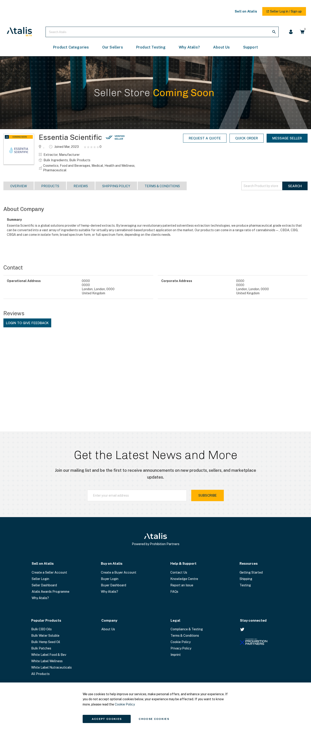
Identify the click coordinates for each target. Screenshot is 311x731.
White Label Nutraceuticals (51, 667)
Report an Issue (181, 585)
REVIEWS (81, 186)
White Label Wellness (47, 661)
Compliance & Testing (187, 629)
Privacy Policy (181, 648)
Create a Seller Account (49, 572)
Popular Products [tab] (46, 620)
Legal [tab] (175, 620)
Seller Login (40, 579)
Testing (245, 585)
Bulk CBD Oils (41, 629)
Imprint (176, 655)
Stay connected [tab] (253, 620)
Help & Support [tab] (183, 563)
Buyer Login (109, 579)
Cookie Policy (181, 642)
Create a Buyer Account (118, 572)
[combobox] (162, 32)
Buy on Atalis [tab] (111, 563)
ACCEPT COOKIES (107, 719)
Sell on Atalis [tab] (43, 563)
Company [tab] (109, 620)
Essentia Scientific (82, 137)
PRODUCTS (50, 186)
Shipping (246, 579)
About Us (108, 629)
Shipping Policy (116, 186)
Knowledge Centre (184, 579)
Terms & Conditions (162, 186)
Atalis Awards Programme (50, 591)
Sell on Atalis (246, 11)
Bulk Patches (41, 648)
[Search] (274, 32)
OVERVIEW (18, 186)
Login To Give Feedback (27, 323)
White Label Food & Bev (48, 655)
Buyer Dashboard (113, 585)
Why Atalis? (40, 598)
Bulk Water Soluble (45, 635)
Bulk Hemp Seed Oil (45, 642)
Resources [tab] (249, 563)
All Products (40, 674)
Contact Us (178, 572)
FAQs (174, 591)
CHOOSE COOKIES (154, 719)
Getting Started (251, 572)
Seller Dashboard (44, 585)
